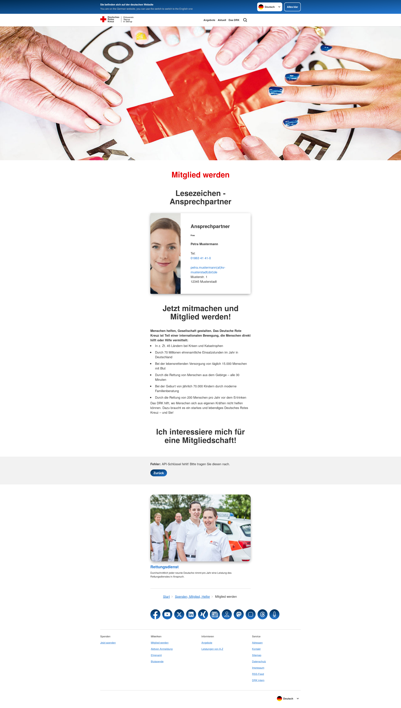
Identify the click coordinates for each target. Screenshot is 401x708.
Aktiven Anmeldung (162, 649)
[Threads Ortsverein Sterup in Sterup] (263, 614)
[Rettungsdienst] (200, 528)
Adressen (257, 642)
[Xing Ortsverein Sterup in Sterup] (203, 614)
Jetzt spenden (108, 642)
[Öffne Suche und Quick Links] (245, 20)
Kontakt (256, 649)
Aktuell (222, 20)
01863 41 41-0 (201, 258)
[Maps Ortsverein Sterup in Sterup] (227, 614)
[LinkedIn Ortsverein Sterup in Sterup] (191, 614)
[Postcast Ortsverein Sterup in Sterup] (274, 614)
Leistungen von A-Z (212, 649)
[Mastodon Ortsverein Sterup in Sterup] (239, 614)
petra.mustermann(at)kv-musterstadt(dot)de (208, 269)
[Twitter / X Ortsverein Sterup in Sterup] (179, 614)
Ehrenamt (156, 655)
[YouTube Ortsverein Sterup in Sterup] (167, 614)
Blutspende (157, 661)
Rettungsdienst (164, 567)
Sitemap (256, 655)
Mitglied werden (160, 642)
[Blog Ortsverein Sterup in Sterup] (215, 614)
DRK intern (258, 680)
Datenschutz (259, 661)
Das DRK (234, 20)
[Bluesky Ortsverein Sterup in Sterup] (251, 614)
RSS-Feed (258, 674)
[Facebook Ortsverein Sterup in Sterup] (155, 614)
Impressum (258, 667)
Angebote (209, 20)
